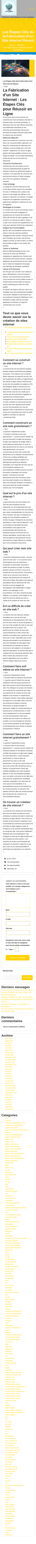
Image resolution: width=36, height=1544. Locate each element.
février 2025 (9, 1081)
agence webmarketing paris (14, 1158)
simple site (9, 1429)
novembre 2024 (10, 1088)
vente (7, 1495)
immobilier (8, 1288)
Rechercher (8, 971)
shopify (7, 1427)
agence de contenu (11, 1128)
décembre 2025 (10, 1057)
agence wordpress (11, 1160)
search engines (10, 1415)
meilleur (8, 1309)
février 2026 (9, 1053)
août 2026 (8, 1038)
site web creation (11, 1467)
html (6, 1281)
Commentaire (11, 891)
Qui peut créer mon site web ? (17, 339)
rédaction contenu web (13, 1375)
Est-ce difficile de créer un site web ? (19, 341)
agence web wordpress (13, 1156)
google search (10, 1269)
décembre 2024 (10, 1086)
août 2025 (8, 1067)
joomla (7, 1297)
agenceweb (9, 1163)
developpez (9, 1224)
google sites (9, 1271)
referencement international (14, 1391)
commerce (9, 1196)
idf (6, 1283)
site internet (9, 1445)
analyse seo (9, 1168)
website (8, 1523)
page (7, 1344)
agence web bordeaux (12, 1146)
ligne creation (9, 1299)
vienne (7, 1500)
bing (6, 1184)
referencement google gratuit (15, 1387)
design (7, 1219)
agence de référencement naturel (16, 1130)
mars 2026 (8, 1050)
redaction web (10, 1382)
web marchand (10, 1511)
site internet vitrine (11, 1452)
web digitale (9, 1507)
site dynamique (10, 1438)
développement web (12, 1222)
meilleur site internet (12, 1316)
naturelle (8, 1332)
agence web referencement (14, 1153)
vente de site (9, 1497)
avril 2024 (8, 1104)
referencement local (12, 1394)
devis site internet (11, 1226)
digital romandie (10, 1229)
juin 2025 (8, 1071)
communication (10, 1198)
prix (6, 1356)
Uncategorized (10, 1490)
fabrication (20, 45)
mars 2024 (8, 1107)
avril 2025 (8, 1076)
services (8, 1424)
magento (8, 1302)
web (6, 1502)
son (6, 1483)
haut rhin (8, 1274)
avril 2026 (8, 1048)
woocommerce (10, 1528)
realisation (8, 1370)
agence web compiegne (13, 1149)
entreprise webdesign (12, 1243)
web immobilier (10, 1509)
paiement (8, 1351)
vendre (7, 1492)
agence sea (9, 1139)
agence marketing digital (13, 1135)
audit (7, 1177)
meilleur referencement (13, 1311)
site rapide (8, 1457)
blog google (9, 1189)
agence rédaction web (12, 1137)
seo (6, 1419)
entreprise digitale (11, 1241)
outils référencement (12, 1337)
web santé (8, 1514)
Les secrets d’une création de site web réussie (17, 990)
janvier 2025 (9, 1083)
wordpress (8, 1530)
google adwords (10, 1262)
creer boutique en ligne (13, 1215)
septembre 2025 (11, 1064)
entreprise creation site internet (16, 1238)
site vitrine (8, 1462)
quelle (7, 1368)
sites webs (9, 1474)
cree (6, 1212)
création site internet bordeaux (15, 1208)
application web (10, 1175)
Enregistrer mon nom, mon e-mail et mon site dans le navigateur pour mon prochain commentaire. (18, 942)
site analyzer (9, 1436)
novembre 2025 (10, 1060)
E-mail (8, 919)
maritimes (8, 1304)
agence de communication (14, 1125)
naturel (7, 1330)
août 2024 (8, 1095)
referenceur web (11, 1401)
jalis (6, 1295)
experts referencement (13, 1248)
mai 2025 (8, 1074)
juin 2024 (8, 1100)
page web (8, 1346)
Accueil (11, 45)
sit (16, 869)
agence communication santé (15, 1123)
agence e (8, 1132)
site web (8, 1464)
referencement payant (13, 1398)
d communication (11, 1217)
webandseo (9, 1518)
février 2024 (9, 1109)
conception (9, 1201)
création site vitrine (11, 1210)
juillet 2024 (9, 1097)
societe (7, 1481)
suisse (7, 1488)
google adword (10, 1259)
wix (6, 1525)
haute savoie (9, 1276)
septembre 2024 (11, 1093)
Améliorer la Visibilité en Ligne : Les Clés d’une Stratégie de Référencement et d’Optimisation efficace (17, 999)
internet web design (12, 1292)
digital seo (8, 1231)
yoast (7, 1533)
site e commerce (11, 1441)
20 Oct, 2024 (11, 859)
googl (7, 1255)
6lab (6, 1118)
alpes (7, 1165)
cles (6, 1193)
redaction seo (10, 1377)
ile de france (9, 1285)
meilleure (8, 1318)
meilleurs (8, 1321)
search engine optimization (14, 1412)
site (6, 1434)
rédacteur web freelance (13, 1372)
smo (6, 1478)
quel (6, 1365)
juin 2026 (8, 1043)
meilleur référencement (13, 1314)
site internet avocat (12, 1448)
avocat (7, 1179)
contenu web (9, 1205)
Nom (8, 910)
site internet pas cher (12, 1450)
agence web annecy (12, 1144)
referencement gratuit (12, 1389)
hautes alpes (9, 1278)
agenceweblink (15, 865)
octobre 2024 (10, 1090)
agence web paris (11, 1151)
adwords (8, 1120)
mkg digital (9, 1325)
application (9, 1172)
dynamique (8, 1236)
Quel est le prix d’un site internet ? (18, 337)
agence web (9, 1142)
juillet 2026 (9, 1041)
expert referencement (12, 1245)
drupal (7, 1233)
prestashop (9, 1354)
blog (6, 1186)
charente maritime (11, 1191)
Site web (9, 928)
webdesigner (9, 1521)
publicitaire (9, 1361)
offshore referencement (13, 1335)
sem (6, 1417)
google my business (12, 1266)
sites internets (10, 1471)
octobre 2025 (10, 1062)
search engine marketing (13, 1410)
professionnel (9, 1358)
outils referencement (12, 1339)
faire (6, 1252)
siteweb (8, 1476)
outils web (8, 1342)
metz (7, 1323)
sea (6, 1403)
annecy (7, 1170)
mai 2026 (8, 1046)
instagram (8, 1290)
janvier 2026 (9, 1055)
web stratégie (10, 1516)
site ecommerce (10, 1443)
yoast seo (8, 1535)
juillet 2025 (9, 1069)
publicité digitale (11, 1363)
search (7, 1405)
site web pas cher (11, 1469)
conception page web (12, 1203)
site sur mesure (10, 1460)
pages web (9, 1349)
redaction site (10, 1379)
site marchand (10, 1455)
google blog (9, 1264)
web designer (9, 1504)
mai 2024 (8, 1102)
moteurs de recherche (12, 1328)
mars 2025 (8, 1078)
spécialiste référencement (14, 1485)
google (7, 1257)
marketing (8, 1306)
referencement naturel (13, 1396)
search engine (10, 1408)
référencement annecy (13, 1384)
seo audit (8, 1422)
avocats (8, 1182)
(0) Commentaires (13, 862)
